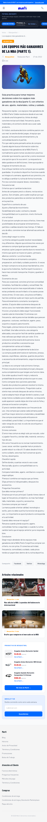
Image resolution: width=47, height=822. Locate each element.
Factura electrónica (9, 771)
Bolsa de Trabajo (8, 757)
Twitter (29, 563)
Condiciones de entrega (11, 796)
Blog (3, 737)
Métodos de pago (8, 779)
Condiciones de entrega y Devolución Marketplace (20, 800)
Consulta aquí (39, 2)
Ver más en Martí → (23, 688)
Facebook (17, 563)
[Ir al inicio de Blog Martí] (23, 8)
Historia (5, 741)
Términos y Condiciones (11, 749)
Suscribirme (23, 714)
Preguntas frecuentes (10, 775)
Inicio (4, 32)
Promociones (7, 753)
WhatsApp (41, 563)
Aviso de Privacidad (9, 745)
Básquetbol (13, 32)
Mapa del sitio (7, 804)
